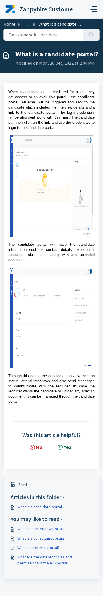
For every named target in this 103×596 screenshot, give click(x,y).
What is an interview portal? (40, 528)
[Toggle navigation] (94, 9)
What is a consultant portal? (40, 538)
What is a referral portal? (38, 547)
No (39, 447)
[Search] (91, 35)
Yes (67, 447)
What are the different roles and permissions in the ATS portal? (44, 560)
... (27, 24)
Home (9, 24)
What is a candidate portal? (40, 506)
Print (22, 484)
